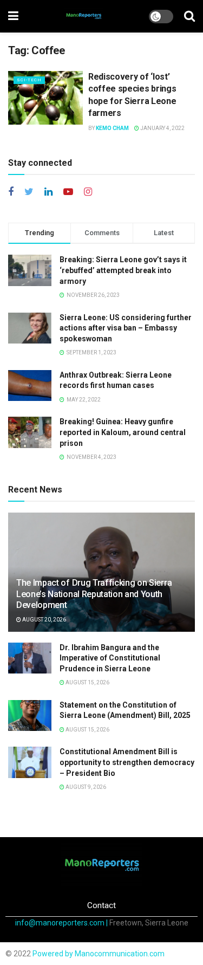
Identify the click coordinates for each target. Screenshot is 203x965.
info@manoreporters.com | (62, 922)
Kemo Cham (112, 128)
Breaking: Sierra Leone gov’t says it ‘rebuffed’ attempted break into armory (123, 270)
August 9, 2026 (85, 787)
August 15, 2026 (86, 682)
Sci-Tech (29, 79)
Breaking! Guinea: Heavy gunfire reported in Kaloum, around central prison (123, 432)
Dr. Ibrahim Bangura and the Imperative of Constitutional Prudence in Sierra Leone (110, 658)
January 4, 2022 (162, 128)
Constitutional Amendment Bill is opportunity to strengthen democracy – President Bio (127, 762)
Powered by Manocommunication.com (98, 953)
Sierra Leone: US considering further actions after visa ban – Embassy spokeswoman (126, 328)
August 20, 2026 (43, 620)
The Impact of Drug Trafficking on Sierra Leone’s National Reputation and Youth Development (94, 594)
